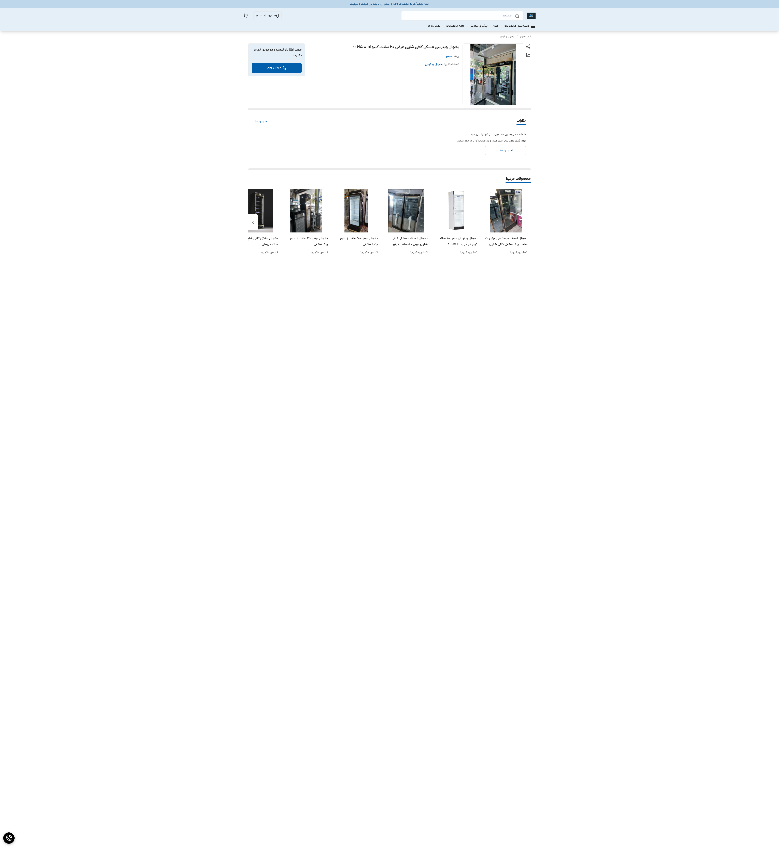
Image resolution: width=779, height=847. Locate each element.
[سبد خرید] (245, 15)
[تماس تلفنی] (9, 838)
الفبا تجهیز (525, 36)
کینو (449, 56)
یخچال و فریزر (507, 36)
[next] (253, 222)
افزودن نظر (260, 121)
